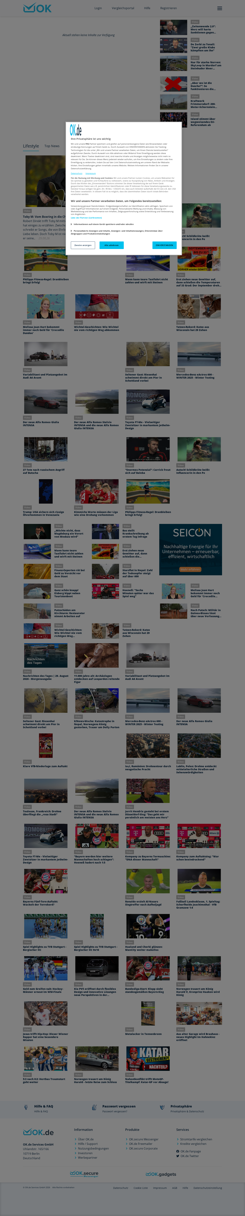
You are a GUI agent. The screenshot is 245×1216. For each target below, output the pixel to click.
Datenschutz (76, 173)
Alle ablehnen (112, 245)
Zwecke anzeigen (83, 245)
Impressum (91, 173)
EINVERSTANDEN (164, 245)
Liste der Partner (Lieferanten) (86, 217)
